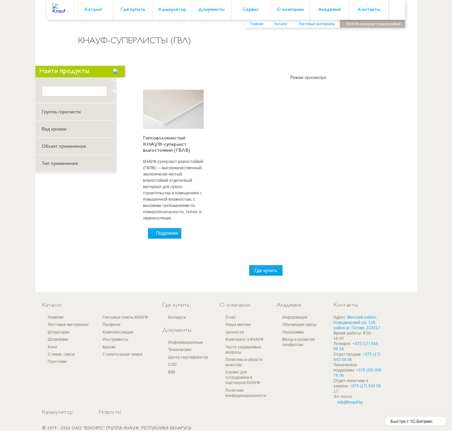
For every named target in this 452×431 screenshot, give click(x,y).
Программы (293, 332)
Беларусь (177, 317)
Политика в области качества (244, 362)
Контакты (369, 9)
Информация (294, 317)
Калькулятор (172, 9)
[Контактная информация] (434, 50)
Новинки (56, 317)
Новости (110, 412)
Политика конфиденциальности (245, 393)
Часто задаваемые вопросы (243, 350)
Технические (180, 349)
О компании (290, 9)
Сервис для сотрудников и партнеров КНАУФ (242, 377)
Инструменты (115, 339)
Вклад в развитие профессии (298, 342)
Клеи (52, 347)
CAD (172, 364)
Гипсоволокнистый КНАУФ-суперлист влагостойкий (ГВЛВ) (166, 144)
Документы (211, 9)
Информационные (185, 342)
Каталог (93, 9)
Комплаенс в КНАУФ (244, 339)
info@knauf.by (350, 402)
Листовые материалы (68, 324)
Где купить (132, 9)
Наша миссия (238, 324)
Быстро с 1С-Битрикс (411, 421)
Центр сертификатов (188, 357)
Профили (111, 324)
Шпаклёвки (58, 339)
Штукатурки (58, 332)
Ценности (234, 332)
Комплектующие (118, 332)
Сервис (251, 9)
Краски (109, 347)
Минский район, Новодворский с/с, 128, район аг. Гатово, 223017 (357, 322)
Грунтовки (57, 361)
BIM (171, 372)
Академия (329, 9)
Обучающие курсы (299, 324)
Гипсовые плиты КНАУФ (125, 317)
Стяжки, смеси (61, 354)
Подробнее (167, 233)
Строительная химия (123, 354)
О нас (230, 317)
